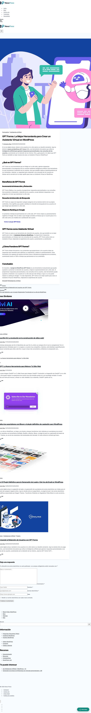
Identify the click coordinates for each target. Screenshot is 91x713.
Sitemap (5, 616)
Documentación (7, 654)
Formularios (5, 132)
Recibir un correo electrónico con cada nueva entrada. (17, 597)
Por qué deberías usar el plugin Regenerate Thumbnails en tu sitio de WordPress (23, 291)
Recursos (5, 656)
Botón (1, 19)
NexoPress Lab (7, 660)
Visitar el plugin (12, 222)
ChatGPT (5, 280)
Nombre (30, 587)
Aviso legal (7, 693)
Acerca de (6, 12)
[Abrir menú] (1, 31)
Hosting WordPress (8, 637)
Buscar (2, 622)
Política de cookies (9, 695)
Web (28, 594)
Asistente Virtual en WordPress (23, 235)
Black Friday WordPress (9, 612)
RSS (4, 617)
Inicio (5, 8)
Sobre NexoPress (8, 641)
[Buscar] (89, 624)
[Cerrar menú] (0, 701)
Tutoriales (6, 14)
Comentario (41, 584)
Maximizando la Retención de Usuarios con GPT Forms (15, 286)
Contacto (5, 643)
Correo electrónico (33, 591)
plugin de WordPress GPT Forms (17, 149)
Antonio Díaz (7, 144)
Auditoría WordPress (9, 635)
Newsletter (7, 16)
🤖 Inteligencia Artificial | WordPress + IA (14, 669)
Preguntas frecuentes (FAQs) (11, 633)
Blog (5, 10)
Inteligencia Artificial (16, 132)
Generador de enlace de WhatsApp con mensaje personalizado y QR (22, 670)
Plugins (18, 536)
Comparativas (7, 658)
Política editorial (7, 645)
